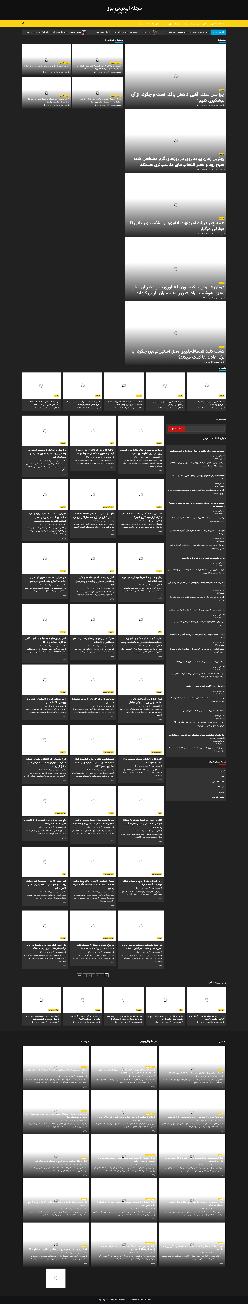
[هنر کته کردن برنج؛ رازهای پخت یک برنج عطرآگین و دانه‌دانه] (206, 385)
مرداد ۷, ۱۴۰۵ (103, 72)
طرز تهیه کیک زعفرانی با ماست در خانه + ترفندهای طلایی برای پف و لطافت (43, 403)
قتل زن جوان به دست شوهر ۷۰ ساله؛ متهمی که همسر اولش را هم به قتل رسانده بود (142, 823)
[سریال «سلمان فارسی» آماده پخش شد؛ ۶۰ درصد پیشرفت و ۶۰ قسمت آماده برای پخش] (93, 862)
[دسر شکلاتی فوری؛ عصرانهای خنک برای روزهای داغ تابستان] (165, 385)
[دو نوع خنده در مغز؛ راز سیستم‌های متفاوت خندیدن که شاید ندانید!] (93, 926)
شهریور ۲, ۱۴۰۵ (95, 457)
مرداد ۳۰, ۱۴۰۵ (206, 105)
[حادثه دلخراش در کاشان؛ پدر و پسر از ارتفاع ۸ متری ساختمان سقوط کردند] (93, 431)
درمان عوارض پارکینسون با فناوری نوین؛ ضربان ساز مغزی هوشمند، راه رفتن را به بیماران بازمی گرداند (178, 290)
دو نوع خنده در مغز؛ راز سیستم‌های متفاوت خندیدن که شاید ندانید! (95, 947)
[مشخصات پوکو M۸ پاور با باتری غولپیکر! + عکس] (93, 680)
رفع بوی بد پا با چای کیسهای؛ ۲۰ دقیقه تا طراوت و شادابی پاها (45, 822)
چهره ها (167, 23)
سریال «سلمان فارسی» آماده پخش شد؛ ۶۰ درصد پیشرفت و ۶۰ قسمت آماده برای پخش (100, 100)
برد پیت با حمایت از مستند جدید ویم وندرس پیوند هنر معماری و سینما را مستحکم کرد (197, 32)
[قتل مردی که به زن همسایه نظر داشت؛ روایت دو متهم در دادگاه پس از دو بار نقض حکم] (45, 862)
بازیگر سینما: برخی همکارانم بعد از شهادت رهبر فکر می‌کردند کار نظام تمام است (48, 100)
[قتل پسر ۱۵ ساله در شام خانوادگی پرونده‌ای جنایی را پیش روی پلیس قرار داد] (93, 558)
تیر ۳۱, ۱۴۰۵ (103, 105)
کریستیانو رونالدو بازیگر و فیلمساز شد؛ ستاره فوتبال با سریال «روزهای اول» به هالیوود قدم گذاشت (99, 67)
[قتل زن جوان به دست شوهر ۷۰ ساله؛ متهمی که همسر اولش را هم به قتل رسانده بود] (141, 801)
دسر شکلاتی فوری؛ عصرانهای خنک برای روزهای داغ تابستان (168, 403)
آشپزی (222, 395)
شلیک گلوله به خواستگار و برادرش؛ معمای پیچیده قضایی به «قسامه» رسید (141, 640)
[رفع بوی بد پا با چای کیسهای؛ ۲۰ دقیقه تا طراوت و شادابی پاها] (45, 801)
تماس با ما (144, 23)
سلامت (178, 23)
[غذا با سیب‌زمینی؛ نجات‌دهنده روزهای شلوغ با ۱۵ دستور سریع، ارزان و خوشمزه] (124, 385)
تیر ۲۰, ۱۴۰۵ (52, 105)
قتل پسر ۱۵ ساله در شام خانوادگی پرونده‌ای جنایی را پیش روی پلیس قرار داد (94, 581)
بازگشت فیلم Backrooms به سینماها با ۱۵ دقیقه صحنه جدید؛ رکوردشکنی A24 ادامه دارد (125, 1248)
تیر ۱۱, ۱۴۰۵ (207, 298)
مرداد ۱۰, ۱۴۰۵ (164, 407)
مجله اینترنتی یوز (124, 8)
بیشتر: (160, 470)
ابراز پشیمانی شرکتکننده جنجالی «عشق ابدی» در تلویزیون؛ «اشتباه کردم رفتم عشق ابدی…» (46, 762)
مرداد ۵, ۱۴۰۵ (124, 407)
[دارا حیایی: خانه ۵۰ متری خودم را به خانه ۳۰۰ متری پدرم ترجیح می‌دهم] (45, 558)
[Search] (23, 23)
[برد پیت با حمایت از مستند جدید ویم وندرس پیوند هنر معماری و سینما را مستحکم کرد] (45, 431)
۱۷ (85, 975)
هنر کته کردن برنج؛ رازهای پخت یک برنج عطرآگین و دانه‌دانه (209, 403)
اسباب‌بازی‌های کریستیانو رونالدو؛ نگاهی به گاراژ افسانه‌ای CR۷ (45, 640)
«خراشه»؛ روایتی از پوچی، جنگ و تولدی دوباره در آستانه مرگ (46, 67)
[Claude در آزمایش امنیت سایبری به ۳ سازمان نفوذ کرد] (141, 740)
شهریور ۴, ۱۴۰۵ (143, 457)
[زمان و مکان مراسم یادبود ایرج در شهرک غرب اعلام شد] (141, 558)
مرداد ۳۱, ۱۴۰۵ (47, 460)
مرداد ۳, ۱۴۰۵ (51, 72)
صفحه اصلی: (217, 23)
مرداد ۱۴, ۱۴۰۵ (206, 233)
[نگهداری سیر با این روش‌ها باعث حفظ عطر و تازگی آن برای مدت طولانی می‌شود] (93, 494)
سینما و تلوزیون (192, 23)
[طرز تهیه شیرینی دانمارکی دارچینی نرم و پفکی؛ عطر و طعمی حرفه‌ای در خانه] (82, 385)
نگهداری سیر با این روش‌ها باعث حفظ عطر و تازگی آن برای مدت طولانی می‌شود (93, 515)
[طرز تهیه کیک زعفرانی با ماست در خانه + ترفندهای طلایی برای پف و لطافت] (41, 385)
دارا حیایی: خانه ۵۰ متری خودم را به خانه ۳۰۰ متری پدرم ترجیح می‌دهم (47, 579)
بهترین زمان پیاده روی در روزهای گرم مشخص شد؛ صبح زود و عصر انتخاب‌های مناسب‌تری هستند (179, 161)
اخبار (205, 23)
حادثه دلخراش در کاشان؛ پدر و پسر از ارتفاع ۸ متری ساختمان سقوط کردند (123, 32)
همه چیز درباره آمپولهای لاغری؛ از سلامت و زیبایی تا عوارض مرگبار (177, 226)
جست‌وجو (221, 418)
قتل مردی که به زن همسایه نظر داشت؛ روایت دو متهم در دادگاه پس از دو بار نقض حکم (45, 884)
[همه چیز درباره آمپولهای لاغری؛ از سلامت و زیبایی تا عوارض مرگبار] (141, 680)
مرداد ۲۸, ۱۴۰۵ (206, 169)
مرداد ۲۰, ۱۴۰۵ (47, 584)
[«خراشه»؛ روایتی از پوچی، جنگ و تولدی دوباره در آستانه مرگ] (141, 862)
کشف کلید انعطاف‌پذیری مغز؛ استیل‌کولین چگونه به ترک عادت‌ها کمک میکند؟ (177, 354)
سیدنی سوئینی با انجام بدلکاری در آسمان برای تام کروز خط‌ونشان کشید (53, 32)
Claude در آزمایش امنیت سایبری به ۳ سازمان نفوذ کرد (142, 761)
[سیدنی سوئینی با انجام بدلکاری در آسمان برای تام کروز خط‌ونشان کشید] (141, 431)
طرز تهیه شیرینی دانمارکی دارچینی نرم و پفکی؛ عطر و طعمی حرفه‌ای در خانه (82, 403)
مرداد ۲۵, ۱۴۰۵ (143, 584)
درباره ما (156, 23)
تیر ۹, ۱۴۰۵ (207, 362)
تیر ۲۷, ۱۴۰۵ (41, 407)
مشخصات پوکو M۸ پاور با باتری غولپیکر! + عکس (93, 701)
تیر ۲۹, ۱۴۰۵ (83, 407)
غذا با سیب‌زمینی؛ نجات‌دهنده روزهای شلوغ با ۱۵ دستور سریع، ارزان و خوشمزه (124, 403)
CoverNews (133, 1299)
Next (80, 975)
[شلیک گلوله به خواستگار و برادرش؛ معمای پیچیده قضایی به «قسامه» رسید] (141, 619)
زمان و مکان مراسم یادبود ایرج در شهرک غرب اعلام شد (141, 579)
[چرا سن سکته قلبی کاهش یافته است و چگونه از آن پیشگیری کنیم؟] (141, 494)
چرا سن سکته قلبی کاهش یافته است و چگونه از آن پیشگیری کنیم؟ (177, 97)
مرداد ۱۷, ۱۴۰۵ (206, 407)
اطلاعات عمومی (108, 507)
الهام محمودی (218, 105)
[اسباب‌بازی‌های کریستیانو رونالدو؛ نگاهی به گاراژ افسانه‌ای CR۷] (45, 619)
